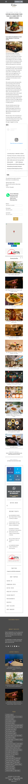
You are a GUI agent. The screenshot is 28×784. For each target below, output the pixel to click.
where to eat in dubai (10, 768)
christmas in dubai (9, 745)
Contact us (17, 779)
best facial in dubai (18, 725)
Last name (8, 212)
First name (8, 208)
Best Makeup (11, 609)
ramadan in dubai (9, 762)
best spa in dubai (18, 735)
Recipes (9, 602)
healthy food (14, 752)
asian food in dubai (9, 718)
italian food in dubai (10, 758)
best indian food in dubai (11, 729)
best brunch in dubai (10, 723)
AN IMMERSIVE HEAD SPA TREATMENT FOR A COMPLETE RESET (15, 517)
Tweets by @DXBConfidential (13, 571)
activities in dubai (9, 714)
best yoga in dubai (9, 739)
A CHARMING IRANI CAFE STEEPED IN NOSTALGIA (14, 322)
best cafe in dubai (9, 725)
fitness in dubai (13, 747)
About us (11, 779)
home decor (8, 754)
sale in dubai (16, 762)
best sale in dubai (9, 735)
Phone (7, 203)
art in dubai (19, 716)
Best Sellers (11, 606)
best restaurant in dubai (11, 733)
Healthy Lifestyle (12, 591)
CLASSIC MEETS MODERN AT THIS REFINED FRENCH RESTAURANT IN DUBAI (13, 415)
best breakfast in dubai (10, 720)
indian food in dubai (10, 756)
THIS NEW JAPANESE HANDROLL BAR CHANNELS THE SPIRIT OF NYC (14, 384)
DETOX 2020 (10, 588)
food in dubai (8, 749)
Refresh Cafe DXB (18, 170)
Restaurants (11, 598)
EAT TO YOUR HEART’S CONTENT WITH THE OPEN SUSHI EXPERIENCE (14, 399)
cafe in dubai (19, 743)
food (18, 747)
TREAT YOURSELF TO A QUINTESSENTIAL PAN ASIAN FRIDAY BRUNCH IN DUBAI (14, 453)
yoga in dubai (17, 770)
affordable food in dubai (10, 716)
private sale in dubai (10, 760)
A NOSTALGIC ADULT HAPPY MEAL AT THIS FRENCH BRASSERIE (14, 274)
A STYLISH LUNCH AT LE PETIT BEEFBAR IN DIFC (14, 447)
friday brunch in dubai (17, 749)
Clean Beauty (11, 595)
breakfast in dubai (18, 739)
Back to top (13, 781)
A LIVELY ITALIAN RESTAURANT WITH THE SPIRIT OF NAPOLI (14, 337)
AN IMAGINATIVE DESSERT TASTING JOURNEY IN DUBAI (14, 353)
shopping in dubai (9, 764)
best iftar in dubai (18, 727)
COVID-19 (9, 581)
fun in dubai (8, 752)
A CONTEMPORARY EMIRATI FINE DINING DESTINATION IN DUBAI (14, 368)
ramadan (17, 760)
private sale (17, 758)
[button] (14, 231)
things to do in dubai (10, 766)
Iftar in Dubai (15, 754)
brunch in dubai (9, 741)
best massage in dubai (10, 731)
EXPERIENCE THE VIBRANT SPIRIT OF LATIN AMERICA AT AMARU (14, 431)
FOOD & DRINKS (9, 12)
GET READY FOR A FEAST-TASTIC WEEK (14, 460)
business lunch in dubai (10, 743)
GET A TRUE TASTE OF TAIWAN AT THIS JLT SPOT (14, 306)
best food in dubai (9, 727)
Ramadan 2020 (11, 584)
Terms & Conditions (18, 778)
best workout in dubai (10, 737)
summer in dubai (18, 764)
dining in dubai (18, 745)
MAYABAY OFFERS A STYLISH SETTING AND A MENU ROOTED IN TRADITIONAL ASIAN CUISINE (14, 290)
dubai (7, 747)
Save (16, 219)
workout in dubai (9, 770)
